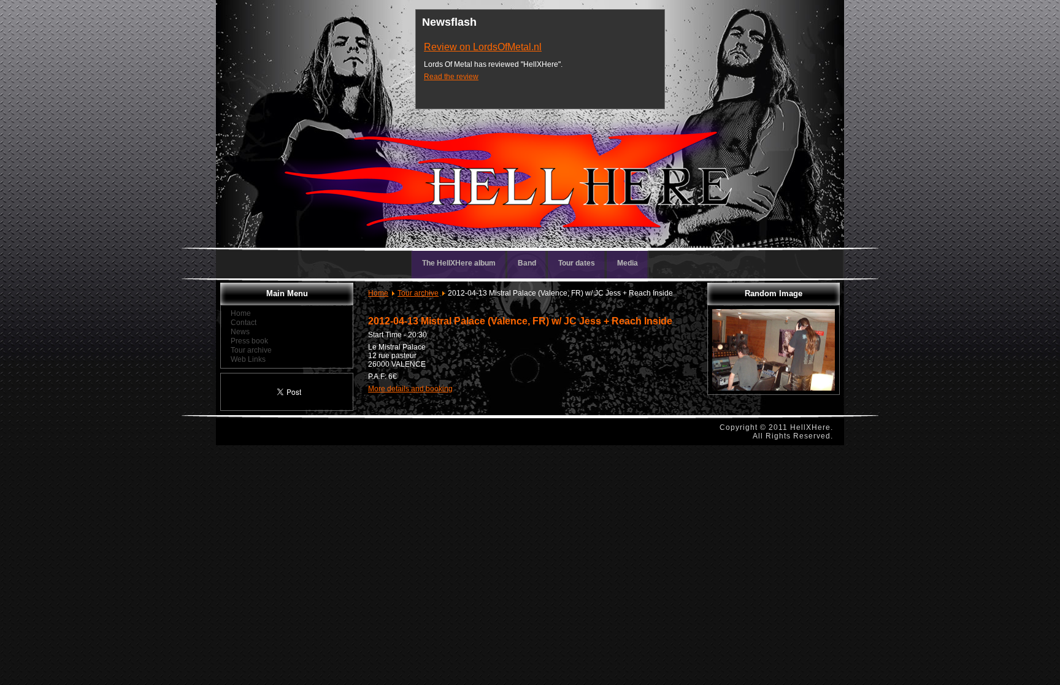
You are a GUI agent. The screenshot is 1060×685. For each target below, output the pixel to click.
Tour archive (418, 293)
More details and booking (410, 389)
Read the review (451, 76)
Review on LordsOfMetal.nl (483, 47)
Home (378, 293)
